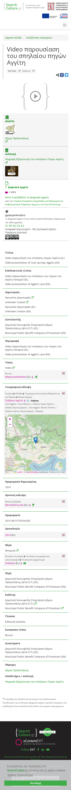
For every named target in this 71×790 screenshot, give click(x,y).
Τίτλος (9, 252)
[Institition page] (7, 117)
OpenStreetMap (32, 472)
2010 (8, 535)
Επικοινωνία (10, 756)
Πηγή (8, 573)
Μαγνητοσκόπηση (15, 376)
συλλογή (10, 154)
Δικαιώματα (12, 643)
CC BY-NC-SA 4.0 (14, 225)
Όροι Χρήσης (47, 756)
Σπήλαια (10, 563)
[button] (35, 440)
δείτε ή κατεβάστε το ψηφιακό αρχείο (27, 197)
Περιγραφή (12, 340)
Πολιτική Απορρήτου (29, 756)
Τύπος (9, 362)
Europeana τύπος (15, 629)
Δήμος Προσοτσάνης (17, 138)
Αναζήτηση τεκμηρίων (39, 37)
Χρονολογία (12, 528)
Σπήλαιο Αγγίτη (14, 400)
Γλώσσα (10, 616)
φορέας (9, 121)
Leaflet (19, 472)
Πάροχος (10, 664)
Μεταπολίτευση (14, 505)
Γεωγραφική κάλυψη (18, 387)
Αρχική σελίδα (13, 37)
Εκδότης (10, 594)
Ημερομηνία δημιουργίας (20, 481)
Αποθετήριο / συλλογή (19, 676)
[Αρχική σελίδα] (24, 6)
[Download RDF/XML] (19, 71)
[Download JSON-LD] (33, 71)
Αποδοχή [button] (35, 783)
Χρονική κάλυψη (15, 495)
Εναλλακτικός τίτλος (18, 270)
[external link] (6, 141)
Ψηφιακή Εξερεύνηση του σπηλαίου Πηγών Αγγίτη (34, 159)
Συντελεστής (13, 319)
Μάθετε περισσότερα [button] (20, 775)
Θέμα (8, 545)
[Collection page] (6, 150)
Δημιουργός (12, 292)
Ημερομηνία (12, 515)
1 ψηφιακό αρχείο (16, 187)
